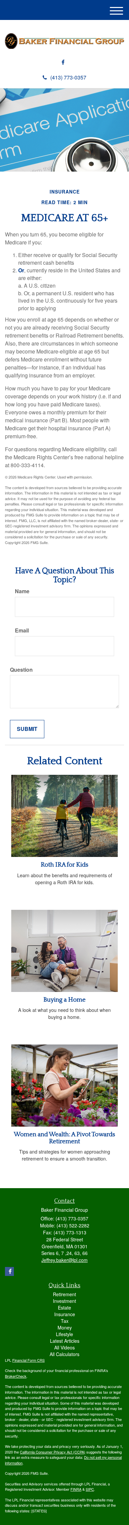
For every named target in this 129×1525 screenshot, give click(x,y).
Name (22, 591)
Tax (64, 1320)
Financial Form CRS (28, 1360)
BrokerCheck (15, 1376)
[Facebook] (63, 62)
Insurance (64, 1314)
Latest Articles (64, 1340)
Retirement (64, 1294)
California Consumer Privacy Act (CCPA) (52, 1452)
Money (65, 1327)
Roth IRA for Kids (64, 864)
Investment (64, 1301)
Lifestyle (64, 1334)
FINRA (75, 1489)
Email (22, 630)
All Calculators (64, 1354)
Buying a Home (64, 999)
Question (21, 669)
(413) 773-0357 (68, 77)
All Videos (64, 1347)
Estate (64, 1307)
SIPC (90, 1489)
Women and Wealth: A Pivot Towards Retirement (64, 1138)
